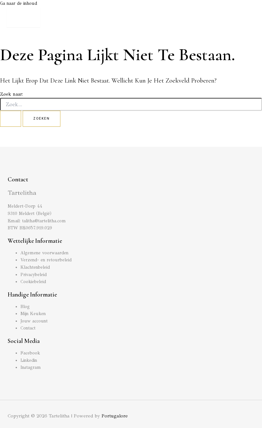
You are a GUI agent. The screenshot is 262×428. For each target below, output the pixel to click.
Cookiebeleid (33, 281)
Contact (27, 328)
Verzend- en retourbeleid (46, 260)
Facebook (30, 353)
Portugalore (115, 416)
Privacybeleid (33, 274)
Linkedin (28, 360)
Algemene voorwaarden (44, 253)
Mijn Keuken (33, 313)
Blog (25, 306)
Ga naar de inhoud (18, 3)
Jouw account (34, 321)
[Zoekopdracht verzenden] (10, 119)
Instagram (30, 367)
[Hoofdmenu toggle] (23, 17)
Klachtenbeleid (35, 267)
